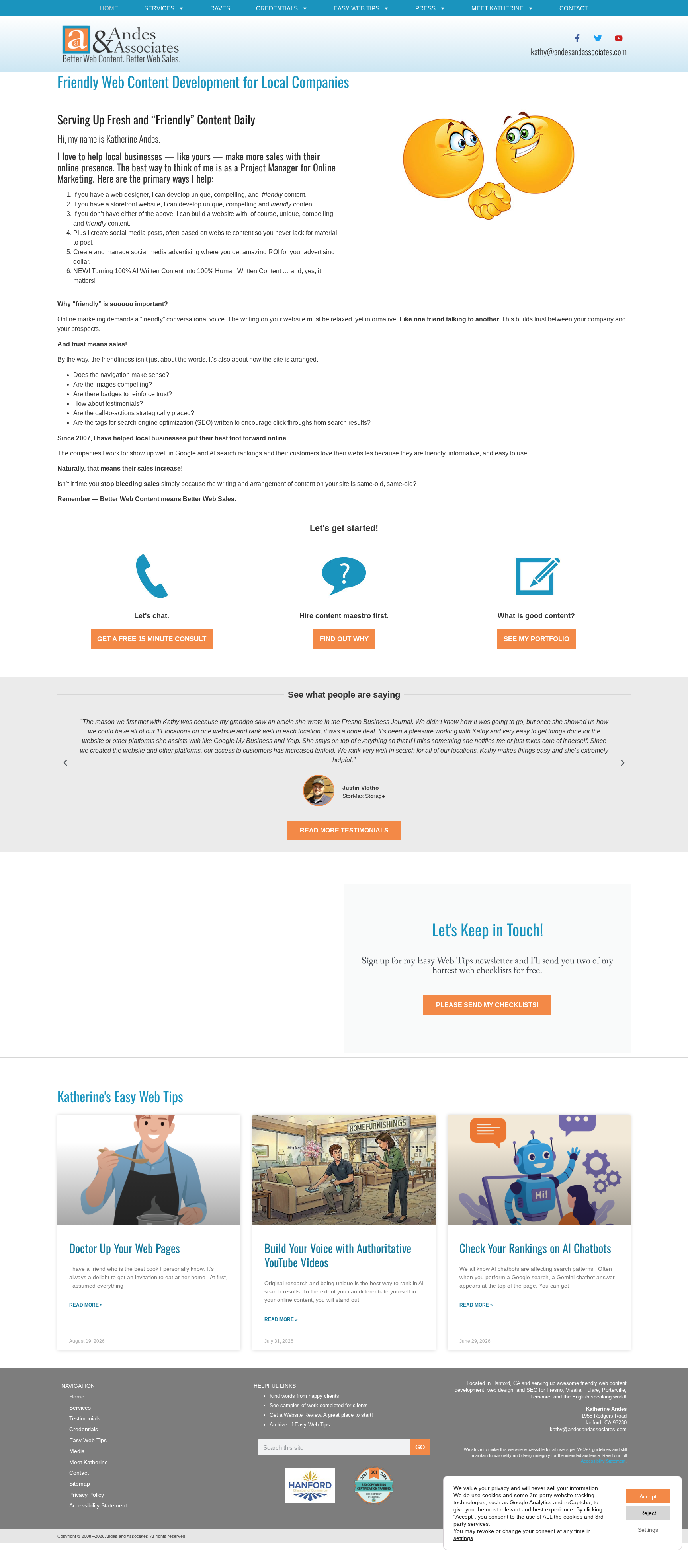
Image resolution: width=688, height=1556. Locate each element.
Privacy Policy (86, 1495)
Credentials (277, 8)
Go (420, 1447)
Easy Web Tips (356, 8)
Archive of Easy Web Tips (300, 1425)
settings (463, 1538)
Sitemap (79, 1483)
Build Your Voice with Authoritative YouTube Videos (337, 1254)
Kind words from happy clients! (305, 1396)
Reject (648, 1513)
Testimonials (84, 1418)
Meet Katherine (497, 8)
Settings (648, 1530)
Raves (220, 8)
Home (109, 8)
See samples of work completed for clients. (319, 1405)
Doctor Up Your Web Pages (124, 1247)
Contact (573, 8)
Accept (648, 1496)
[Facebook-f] (577, 38)
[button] (65, 763)
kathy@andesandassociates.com (588, 1429)
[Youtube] (619, 38)
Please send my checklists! (487, 1005)
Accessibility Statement (98, 1505)
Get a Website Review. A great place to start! (321, 1415)
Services (159, 8)
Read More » (86, 1305)
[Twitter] (598, 38)
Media (77, 1451)
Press (425, 8)
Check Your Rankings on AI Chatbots (535, 1247)
